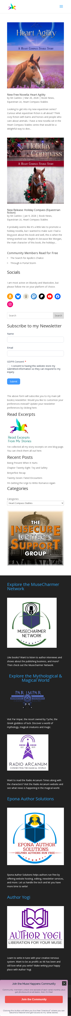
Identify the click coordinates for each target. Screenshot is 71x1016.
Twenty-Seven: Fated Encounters (24, 477)
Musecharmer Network (40, 665)
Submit (13, 381)
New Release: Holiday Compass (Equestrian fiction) (33, 211)
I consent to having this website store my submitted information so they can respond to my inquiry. (33, 368)
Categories (13, 498)
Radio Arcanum (41, 784)
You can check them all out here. (24, 450)
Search (58, 315)
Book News (47, 97)
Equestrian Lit (14, 101)
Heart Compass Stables (35, 101)
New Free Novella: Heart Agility (26, 94)
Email (10, 347)
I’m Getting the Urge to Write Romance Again (31, 483)
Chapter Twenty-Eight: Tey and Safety (27, 467)
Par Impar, (17, 719)
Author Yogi (24, 969)
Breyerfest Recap (16, 472)
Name (10, 333)
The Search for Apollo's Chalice (27, 257)
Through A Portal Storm (23, 263)
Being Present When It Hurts (22, 462)
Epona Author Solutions (19, 874)
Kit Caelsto (16, 97)
